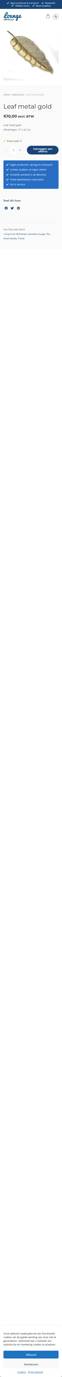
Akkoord (31, 1354)
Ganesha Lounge (36, 234)
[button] (56, 17)
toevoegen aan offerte (42, 150)
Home (6, 94)
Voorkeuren (31, 1364)
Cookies (21, 1372)
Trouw (21, 238)
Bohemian (18, 94)
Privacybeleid (35, 1372)
